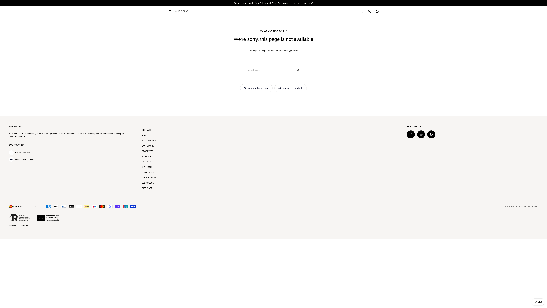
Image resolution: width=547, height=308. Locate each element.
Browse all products (292, 88)
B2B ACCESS (148, 183)
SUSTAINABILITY (150, 140)
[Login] (369, 11)
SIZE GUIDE (147, 167)
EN (31, 206)
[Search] (298, 70)
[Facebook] (411, 134)
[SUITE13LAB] (181, 11)
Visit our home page (258, 88)
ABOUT (145, 135)
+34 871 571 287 (22, 152)
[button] (361, 11)
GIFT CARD (147, 188)
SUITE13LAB (512, 207)
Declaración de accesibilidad (20, 226)
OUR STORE (148, 146)
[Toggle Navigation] (170, 11)
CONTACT (146, 130)
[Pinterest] (431, 134)
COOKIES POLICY (150, 177)
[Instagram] (421, 134)
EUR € (16, 206)
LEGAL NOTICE (149, 172)
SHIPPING (146, 156)
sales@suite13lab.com (25, 159)
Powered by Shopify (528, 207)
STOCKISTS (147, 151)
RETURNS (146, 162)
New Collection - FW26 (265, 3)
